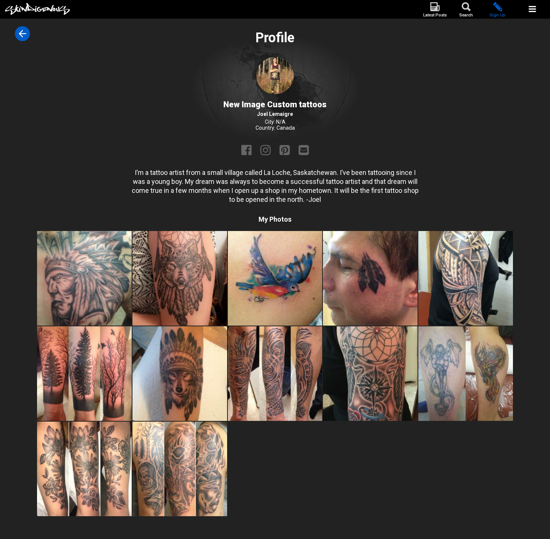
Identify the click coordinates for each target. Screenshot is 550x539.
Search (466, 15)
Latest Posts (435, 15)
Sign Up (497, 15)
